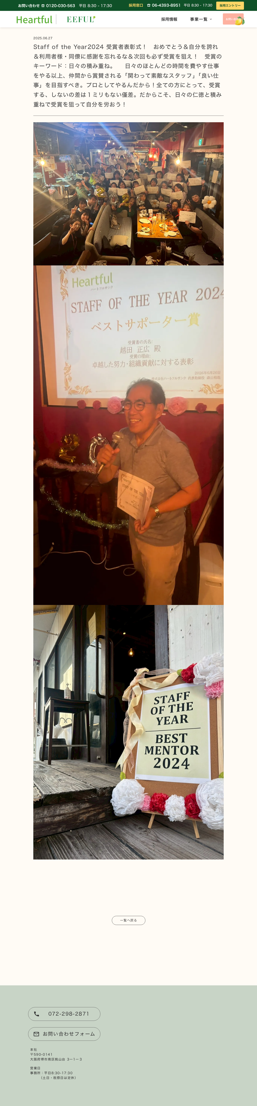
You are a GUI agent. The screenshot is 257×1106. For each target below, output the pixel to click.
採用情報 (169, 19)
